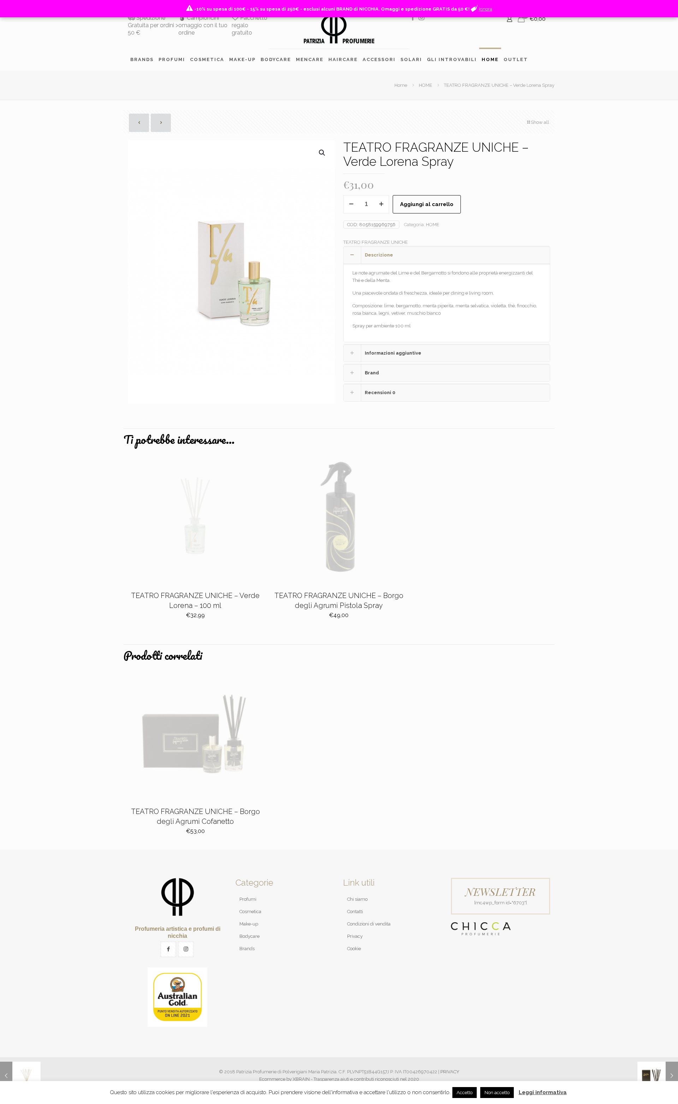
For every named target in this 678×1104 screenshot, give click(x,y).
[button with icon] (168, 949)
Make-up (248, 924)
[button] (322, 153)
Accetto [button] (464, 1092)
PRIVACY (449, 1071)
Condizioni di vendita (369, 924)
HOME (425, 85)
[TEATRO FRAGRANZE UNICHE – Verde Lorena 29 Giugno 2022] (20, 1076)
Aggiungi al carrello (426, 204)
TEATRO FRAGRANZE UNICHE (375, 242)
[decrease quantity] (351, 204)
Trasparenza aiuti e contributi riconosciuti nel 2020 (366, 1079)
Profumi (247, 899)
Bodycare (249, 936)
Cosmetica (250, 911)
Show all (540, 122)
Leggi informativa (543, 1092)
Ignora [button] (485, 9)
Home (400, 85)
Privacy (355, 936)
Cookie (354, 948)
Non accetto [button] (497, 1092)
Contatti (355, 911)
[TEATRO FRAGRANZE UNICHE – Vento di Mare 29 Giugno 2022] (657, 1076)
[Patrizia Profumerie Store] (339, 28)
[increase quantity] (381, 204)
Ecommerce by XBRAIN (284, 1079)
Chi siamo (357, 899)
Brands (247, 948)
